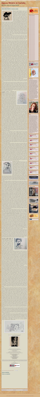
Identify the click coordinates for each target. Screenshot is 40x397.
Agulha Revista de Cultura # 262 (32, 56)
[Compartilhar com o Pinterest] (17, 370)
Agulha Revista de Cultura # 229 (32, 24)
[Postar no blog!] (15, 370)
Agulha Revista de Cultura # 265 (32, 59)
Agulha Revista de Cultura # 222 (32, 17)
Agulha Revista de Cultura (13, 3)
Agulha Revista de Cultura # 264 (32, 58)
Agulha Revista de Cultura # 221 (32, 16)
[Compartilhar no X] (16, 370)
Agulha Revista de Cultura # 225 (32, 20)
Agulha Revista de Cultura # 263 (32, 57)
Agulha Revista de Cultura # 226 (32, 21)
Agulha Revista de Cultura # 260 (32, 54)
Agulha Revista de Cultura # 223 (32, 18)
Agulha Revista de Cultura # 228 (32, 23)
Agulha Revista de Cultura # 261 (32, 55)
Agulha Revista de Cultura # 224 (32, 19)
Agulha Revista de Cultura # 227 (32, 22)
